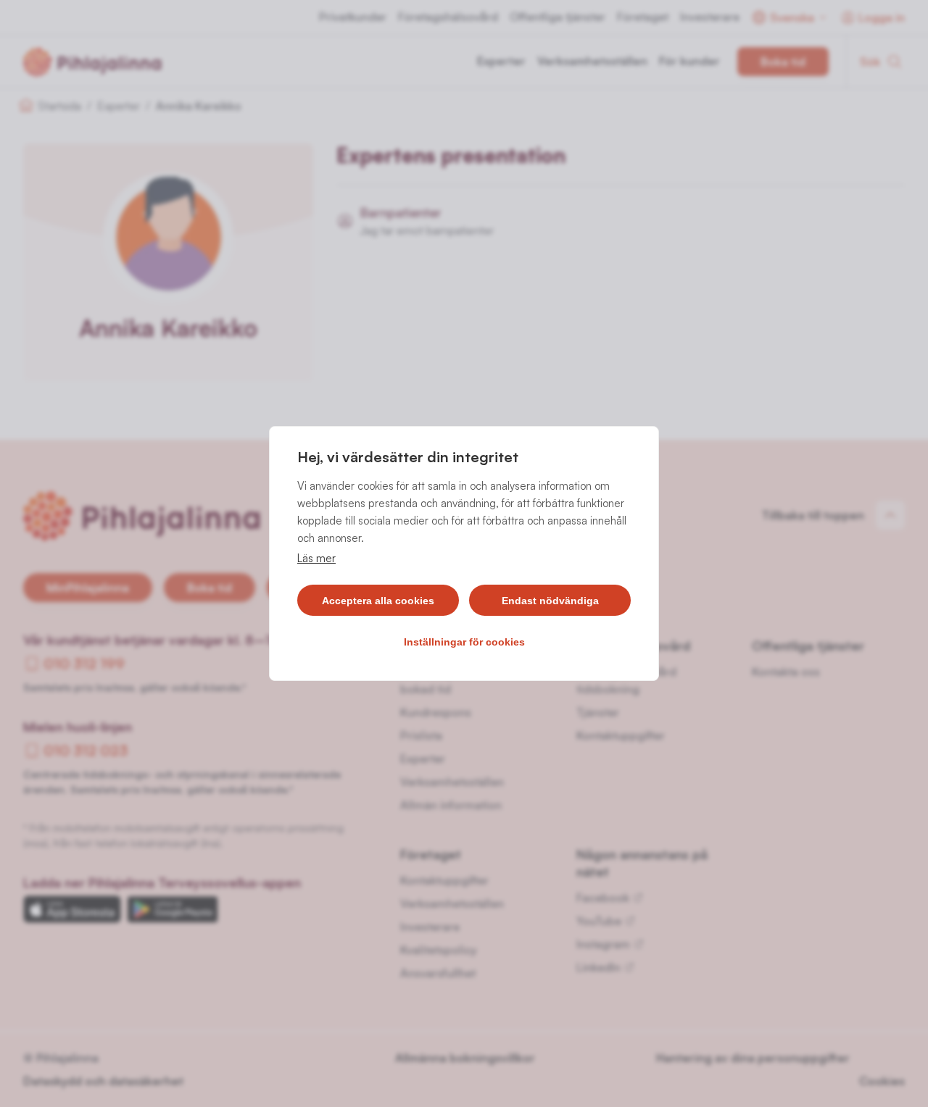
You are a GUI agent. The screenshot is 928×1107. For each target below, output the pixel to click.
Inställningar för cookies (464, 642)
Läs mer (316, 558)
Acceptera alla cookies (378, 600)
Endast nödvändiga (550, 600)
